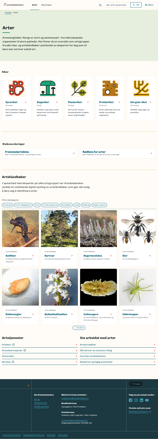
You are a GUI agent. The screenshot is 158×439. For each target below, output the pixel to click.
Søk (137, 5)
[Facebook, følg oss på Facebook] (130, 400)
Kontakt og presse (41, 407)
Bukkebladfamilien (56, 314)
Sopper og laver (99, 205)
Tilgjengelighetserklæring (33, 435)
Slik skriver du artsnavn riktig (96, 350)
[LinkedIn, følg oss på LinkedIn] (141, 400)
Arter (34, 5)
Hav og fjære (66, 205)
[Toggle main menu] (149, 5)
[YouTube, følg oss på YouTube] (147, 400)
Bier (125, 255)
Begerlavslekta (93, 255)
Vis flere (80, 328)
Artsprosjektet (88, 344)
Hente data (51, 435)
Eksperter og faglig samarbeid (96, 362)
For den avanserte (50, 205)
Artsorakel (8, 356)
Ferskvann (7, 205)
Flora (37, 205)
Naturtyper (46, 5)
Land (77, 205)
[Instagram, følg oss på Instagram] (136, 400)
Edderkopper (130, 314)
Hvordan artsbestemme (93, 356)
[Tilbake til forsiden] (13, 5)
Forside (8, 12)
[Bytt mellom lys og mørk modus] (100, 5)
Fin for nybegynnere (23, 205)
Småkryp (85, 205)
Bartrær (50, 255)
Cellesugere (91, 314)
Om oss (37, 399)
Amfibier (11, 255)
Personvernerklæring (11, 435)
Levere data (63, 435)
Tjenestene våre (40, 403)
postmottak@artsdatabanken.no (74, 420)
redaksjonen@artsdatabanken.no (75, 398)
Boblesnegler (14, 314)
